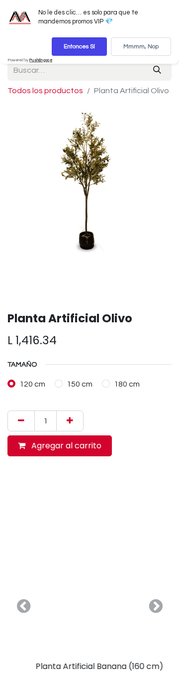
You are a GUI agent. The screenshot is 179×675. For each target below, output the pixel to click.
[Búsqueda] (157, 70)
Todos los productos (45, 91)
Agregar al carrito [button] (65, 445)
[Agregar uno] (70, 420)
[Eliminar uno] (21, 420)
